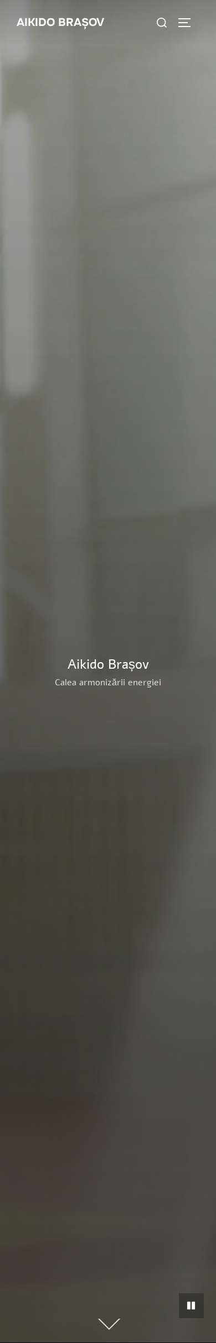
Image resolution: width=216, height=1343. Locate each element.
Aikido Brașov (60, 22)
